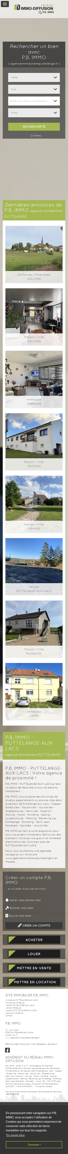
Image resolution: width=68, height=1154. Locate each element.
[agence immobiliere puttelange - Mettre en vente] (34, 968)
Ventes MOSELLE (13, 1008)
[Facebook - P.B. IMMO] (7, 1050)
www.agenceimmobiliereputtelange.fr (22, 1038)
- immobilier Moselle (43, 1086)
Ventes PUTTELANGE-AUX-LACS (19, 1005)
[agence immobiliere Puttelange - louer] (34, 954)
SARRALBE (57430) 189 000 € (34, 366)
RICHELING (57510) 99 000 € (34, 616)
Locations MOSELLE (14, 1013)
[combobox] (34, 101)
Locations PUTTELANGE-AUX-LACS (21, 1010)
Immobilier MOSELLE (14, 1003)
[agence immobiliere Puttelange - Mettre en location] (34, 982)
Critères (35, 135)
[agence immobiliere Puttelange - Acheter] (34, 939)
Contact (9, 1016)
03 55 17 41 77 (11, 1035)
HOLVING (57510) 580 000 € (34, 241)
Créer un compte (36, 925)
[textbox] (34, 101)
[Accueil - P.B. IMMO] (34, 7)
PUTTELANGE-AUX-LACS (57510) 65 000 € (34, 554)
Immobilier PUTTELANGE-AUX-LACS (21, 1000)
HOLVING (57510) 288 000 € (34, 304)
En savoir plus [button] (15, 1135)
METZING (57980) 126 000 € (34, 429)
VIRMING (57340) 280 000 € (34, 491)
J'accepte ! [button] (34, 1144)
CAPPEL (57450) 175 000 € (34, 679)
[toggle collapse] (5, 4)
